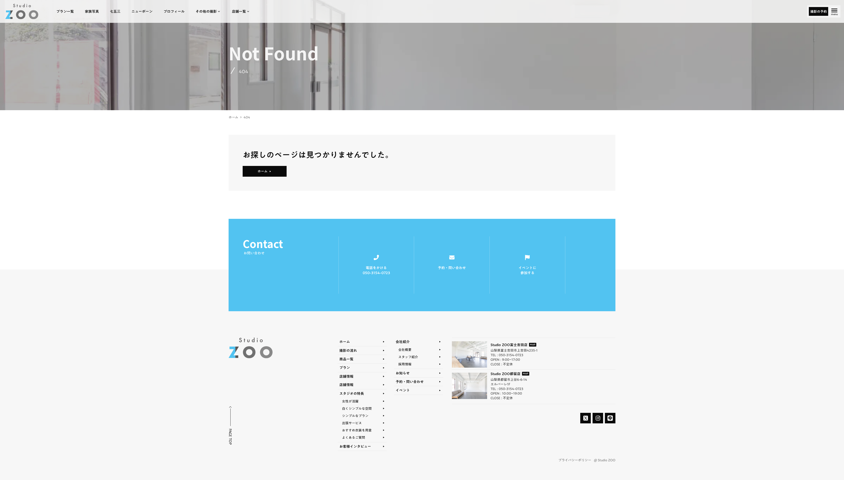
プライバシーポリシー (574, 460)
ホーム (233, 117)
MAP (532, 345)
